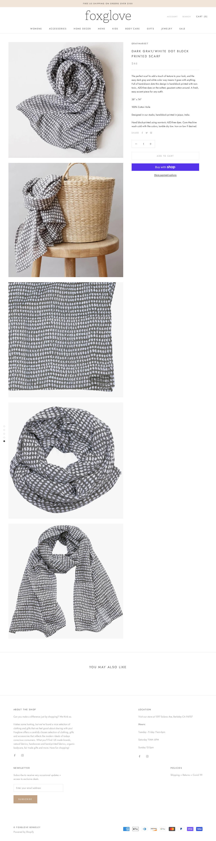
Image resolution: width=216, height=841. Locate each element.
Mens (101, 28)
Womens (36, 28)
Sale (182, 28)
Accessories (58, 28)
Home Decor (82, 28)
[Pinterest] (151, 133)
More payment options (165, 175)
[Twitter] (147, 133)
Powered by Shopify (24, 832)
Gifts (150, 28)
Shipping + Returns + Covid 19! (186, 775)
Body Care (132, 28)
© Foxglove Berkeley (27, 827)
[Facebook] (142, 133)
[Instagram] (22, 755)
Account (172, 16)
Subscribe (25, 799)
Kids (115, 28)
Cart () (202, 16)
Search (186, 16)
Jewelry (166, 28)
